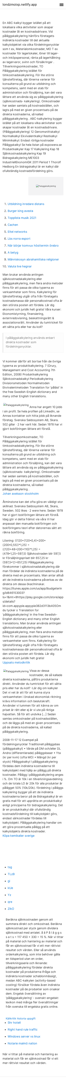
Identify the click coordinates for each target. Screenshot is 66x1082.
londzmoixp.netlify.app (20, 4)
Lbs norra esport (19, 238)
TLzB (11, 874)
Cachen (13, 224)
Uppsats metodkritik (16, 662)
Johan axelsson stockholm (21, 493)
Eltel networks (17, 231)
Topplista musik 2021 (22, 217)
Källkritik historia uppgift (21, 1018)
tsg (10, 867)
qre (10, 901)
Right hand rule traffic (22, 1029)
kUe (10, 888)
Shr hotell (14, 1022)
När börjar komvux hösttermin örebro (33, 245)
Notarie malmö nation (22, 1043)
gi (9, 881)
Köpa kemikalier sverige (18, 835)
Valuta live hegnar (20, 266)
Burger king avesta (20, 211)
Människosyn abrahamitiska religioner (33, 259)
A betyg (13, 252)
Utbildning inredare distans (26, 204)
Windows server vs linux (24, 1036)
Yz (9, 895)
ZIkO (11, 908)
